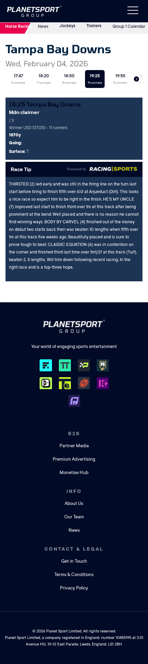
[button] (136, 79)
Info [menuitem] (74, 491)
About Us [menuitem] (74, 503)
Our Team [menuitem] (74, 516)
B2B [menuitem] (74, 433)
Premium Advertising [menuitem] (74, 459)
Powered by (76, 169)
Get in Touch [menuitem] (74, 561)
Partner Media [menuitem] (74, 445)
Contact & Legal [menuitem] (74, 549)
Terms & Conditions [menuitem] (74, 574)
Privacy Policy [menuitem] (74, 587)
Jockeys (67, 25)
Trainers (94, 25)
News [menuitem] (74, 530)
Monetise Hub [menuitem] (74, 472)
